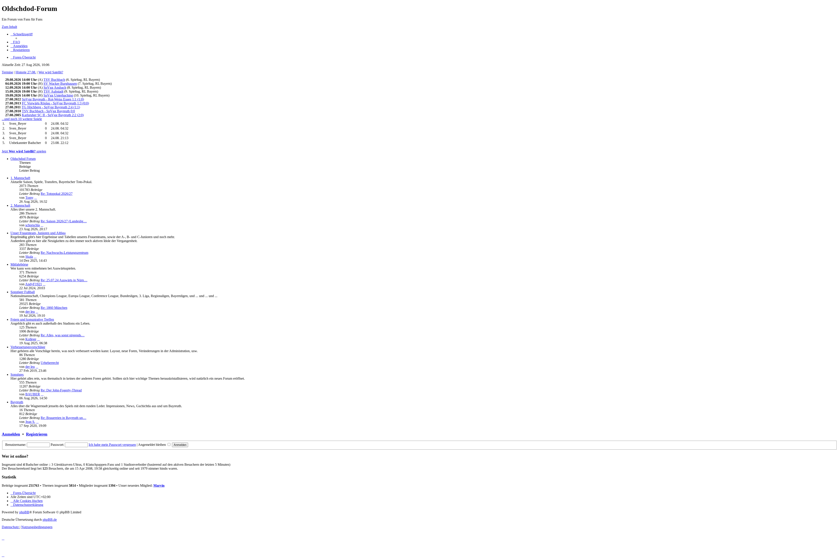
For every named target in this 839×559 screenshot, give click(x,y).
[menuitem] (15, 42)
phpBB (24, 512)
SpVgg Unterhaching (58, 95)
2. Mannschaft (20, 205)
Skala (29, 256)
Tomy (29, 197)
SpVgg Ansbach (54, 87)
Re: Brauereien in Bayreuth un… (63, 418)
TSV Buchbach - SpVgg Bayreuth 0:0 (48, 111)
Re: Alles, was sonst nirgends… (63, 335)
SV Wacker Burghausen (60, 83)
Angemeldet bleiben (152, 445)
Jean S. (30, 422)
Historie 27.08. (26, 72)
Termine (7, 72)
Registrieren (36, 434)
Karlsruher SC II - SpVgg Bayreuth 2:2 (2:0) (53, 115)
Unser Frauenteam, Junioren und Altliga (38, 233)
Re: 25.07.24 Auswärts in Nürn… (64, 280)
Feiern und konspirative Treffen (32, 319)
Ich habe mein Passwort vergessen (112, 445)
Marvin (159, 485)
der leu (30, 311)
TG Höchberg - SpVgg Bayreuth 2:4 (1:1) (51, 107)
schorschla (32, 225)
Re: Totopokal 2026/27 (57, 194)
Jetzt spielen (24, 151)
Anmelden (11, 434)
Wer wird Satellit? (50, 72)
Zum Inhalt (9, 27)
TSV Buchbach (54, 79)
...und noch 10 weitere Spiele (22, 119)
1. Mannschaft (20, 178)
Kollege (30, 339)
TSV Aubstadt (53, 91)
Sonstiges (17, 374)
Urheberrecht (50, 363)
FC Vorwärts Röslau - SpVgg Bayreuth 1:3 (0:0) (55, 103)
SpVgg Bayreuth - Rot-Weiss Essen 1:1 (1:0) (53, 99)
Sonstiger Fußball (22, 292)
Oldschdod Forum (23, 159)
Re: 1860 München (54, 308)
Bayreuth (16, 402)
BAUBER (32, 394)
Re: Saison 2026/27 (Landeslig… (64, 221)
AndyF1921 (33, 284)
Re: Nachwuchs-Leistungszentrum (64, 252)
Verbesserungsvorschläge (27, 347)
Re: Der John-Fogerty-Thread (61, 390)
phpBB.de (50, 519)
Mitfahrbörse (19, 264)
